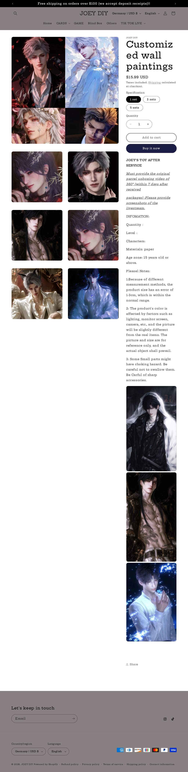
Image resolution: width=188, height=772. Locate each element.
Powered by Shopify (46, 764)
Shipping (154, 82)
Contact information (162, 764)
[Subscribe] (73, 718)
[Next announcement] (175, 3)
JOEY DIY (27, 764)
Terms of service (113, 764)
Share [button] (134, 664)
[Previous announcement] (13, 3)
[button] (15, 13)
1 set (133, 99)
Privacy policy (91, 764)
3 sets (151, 99)
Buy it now (151, 148)
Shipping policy (136, 764)
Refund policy (69, 764)
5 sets (134, 107)
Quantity (132, 115)
